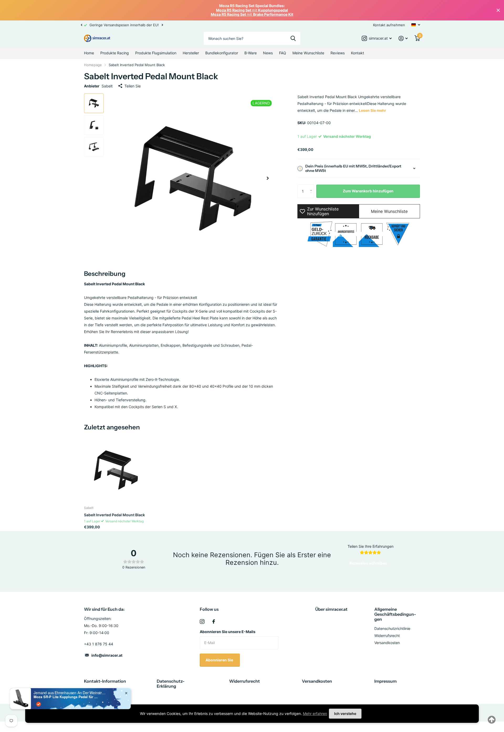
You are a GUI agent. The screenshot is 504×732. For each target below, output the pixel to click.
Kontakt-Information (105, 681)
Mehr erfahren (315, 713)
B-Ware (250, 53)
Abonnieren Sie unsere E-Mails (227, 631)
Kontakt (357, 53)
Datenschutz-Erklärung (171, 683)
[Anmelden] (403, 38)
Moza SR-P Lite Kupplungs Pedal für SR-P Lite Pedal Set (66, 697)
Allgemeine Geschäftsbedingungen (395, 614)
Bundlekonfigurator (221, 53)
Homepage (93, 65)
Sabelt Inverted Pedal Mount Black (114, 515)
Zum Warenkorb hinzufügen (368, 191)
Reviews (337, 53)
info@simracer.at (106, 655)
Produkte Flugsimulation (155, 53)
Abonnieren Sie (220, 660)
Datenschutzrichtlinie (392, 628)
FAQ (282, 53)
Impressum (385, 681)
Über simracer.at (331, 609)
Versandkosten (387, 642)
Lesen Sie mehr (372, 110)
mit (252, 10)
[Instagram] (202, 621)
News (268, 53)
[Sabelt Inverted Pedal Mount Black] (116, 470)
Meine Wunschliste (308, 53)
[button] (81, 25)
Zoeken (293, 38)
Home (89, 53)
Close (498, 10)
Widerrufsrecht (387, 635)
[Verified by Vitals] (38, 704)
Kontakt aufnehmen (389, 25)
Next (288, 25)
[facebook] (213, 621)
